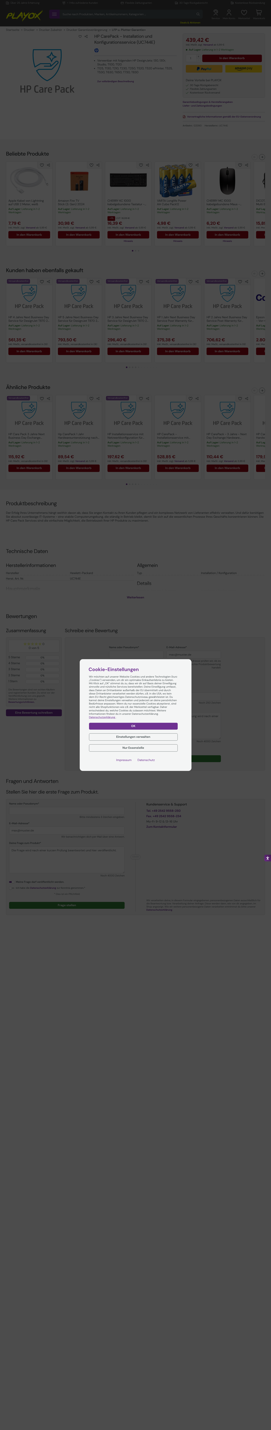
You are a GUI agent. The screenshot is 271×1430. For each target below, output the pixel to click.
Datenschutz (146, 760)
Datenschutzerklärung (102, 717)
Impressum (123, 760)
